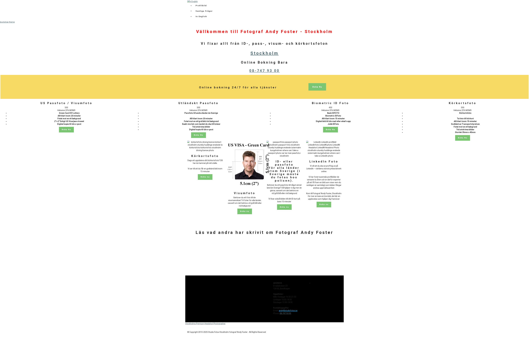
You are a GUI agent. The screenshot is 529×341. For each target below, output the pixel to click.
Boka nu (205, 177)
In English (201, 16)
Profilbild (201, 6)
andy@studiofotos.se (288, 310)
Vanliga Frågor (204, 11)
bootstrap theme (7, 22)
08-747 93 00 (264, 71)
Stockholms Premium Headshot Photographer (205, 324)
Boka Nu (317, 87)
